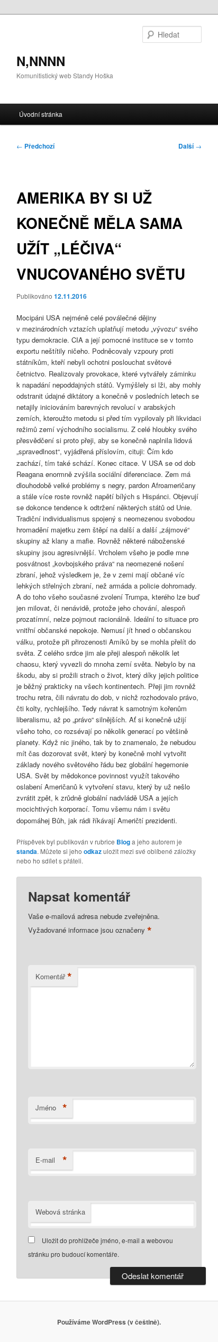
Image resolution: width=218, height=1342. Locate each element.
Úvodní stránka (40, 113)
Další (190, 146)
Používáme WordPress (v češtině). (109, 1322)
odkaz (93, 851)
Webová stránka (60, 1212)
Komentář (53, 976)
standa (26, 851)
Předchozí (35, 146)
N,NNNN (40, 61)
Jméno (51, 1107)
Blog (123, 842)
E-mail (51, 1160)
